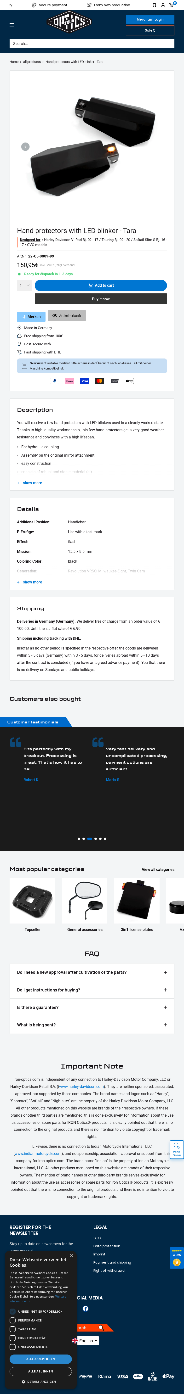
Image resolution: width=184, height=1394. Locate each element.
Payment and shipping (112, 1262)
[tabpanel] (51, 760)
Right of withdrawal (109, 1270)
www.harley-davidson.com (81, 1086)
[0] (171, 5)
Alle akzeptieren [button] (40, 1359)
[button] (41, 1381)
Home (14, 62)
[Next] (159, 147)
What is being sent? (36, 1024)
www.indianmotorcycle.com (38, 1153)
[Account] (163, 5)
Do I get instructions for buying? (48, 989)
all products (32, 62)
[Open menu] (12, 25)
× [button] (71, 1256)
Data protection (106, 1246)
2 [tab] (83, 839)
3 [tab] (89, 839)
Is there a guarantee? (38, 1007)
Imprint (99, 1254)
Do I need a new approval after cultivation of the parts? (72, 972)
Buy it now (101, 299)
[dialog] (41, 1320)
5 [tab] (100, 839)
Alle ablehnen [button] (40, 1371)
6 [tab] (105, 839)
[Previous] (25, 147)
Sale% (150, 30)
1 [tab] (79, 839)
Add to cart (104, 285)
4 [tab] (95, 839)
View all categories (158, 869)
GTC (97, 1238)
